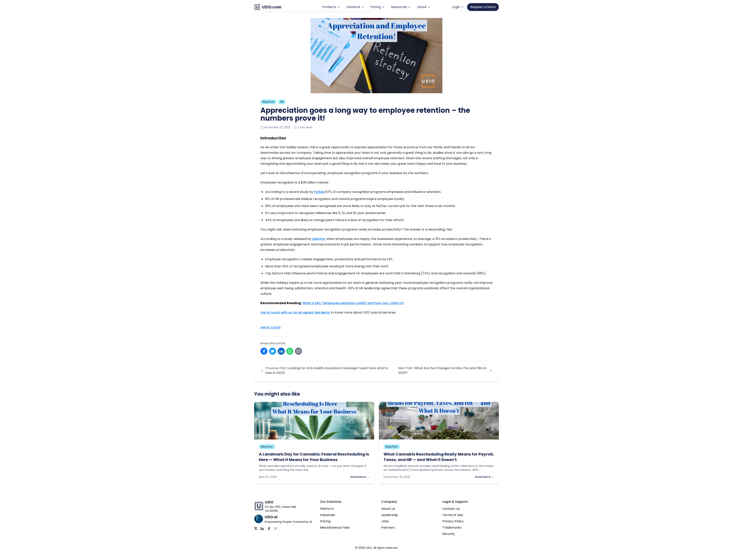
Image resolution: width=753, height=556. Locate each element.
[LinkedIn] (262, 528)
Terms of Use (452, 515)
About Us (388, 508)
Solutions (353, 7)
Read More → (359, 477)
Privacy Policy (453, 521)
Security (448, 534)
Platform (327, 508)
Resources (399, 7)
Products (329, 7)
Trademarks (451, 527)
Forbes (319, 192)
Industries (327, 515)
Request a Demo (483, 7)
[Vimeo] (275, 528)
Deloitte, (319, 239)
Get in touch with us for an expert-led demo (295, 312)
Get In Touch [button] (270, 327)
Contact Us (451, 508)
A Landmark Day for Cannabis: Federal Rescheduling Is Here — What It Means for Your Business (314, 456)
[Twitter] (255, 528)
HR (281, 101)
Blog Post (268, 101)
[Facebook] (269, 528)
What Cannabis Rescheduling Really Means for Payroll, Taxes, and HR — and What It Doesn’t (439, 456)
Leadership (389, 515)
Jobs (385, 521)
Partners (388, 527)
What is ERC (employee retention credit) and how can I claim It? (353, 303)
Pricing (375, 7)
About (422, 7)
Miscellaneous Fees (335, 527)
